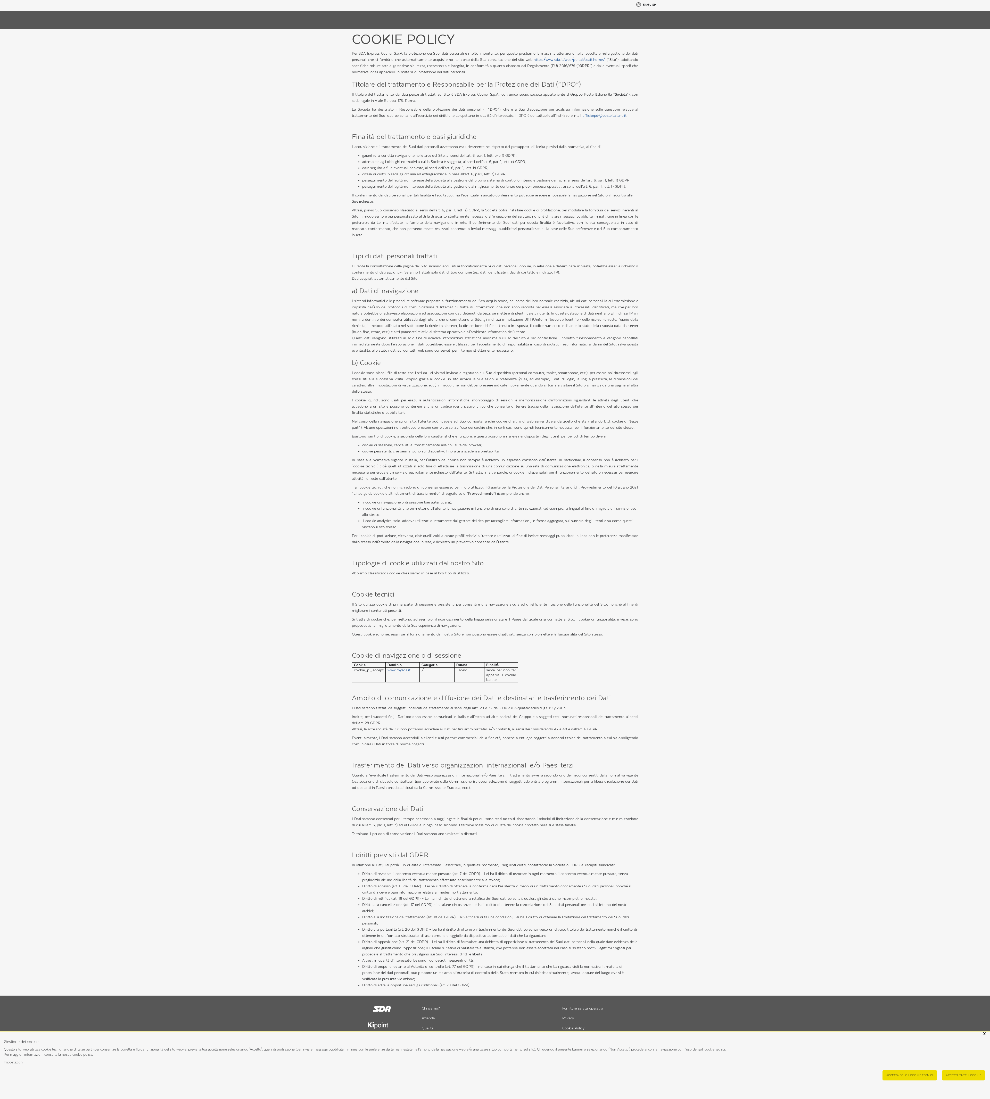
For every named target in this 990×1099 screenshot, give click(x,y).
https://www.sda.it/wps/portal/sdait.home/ (569, 59)
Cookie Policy (573, 1028)
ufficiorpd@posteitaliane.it (604, 115)
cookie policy (82, 1054)
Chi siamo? (431, 1008)
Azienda (428, 1018)
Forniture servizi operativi (582, 1008)
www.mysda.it (398, 670)
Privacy (568, 1018)
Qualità (428, 1028)
